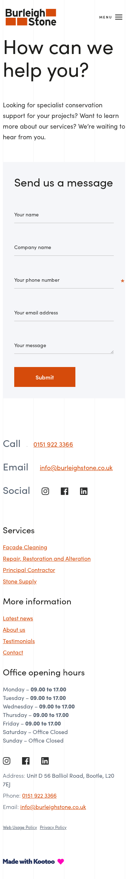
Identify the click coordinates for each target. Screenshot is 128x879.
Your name (26, 214)
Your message (30, 345)
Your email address (36, 312)
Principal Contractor (29, 569)
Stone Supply (20, 581)
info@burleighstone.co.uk (76, 467)
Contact (13, 652)
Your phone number (36, 279)
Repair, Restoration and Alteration (47, 558)
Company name (32, 246)
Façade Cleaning (25, 547)
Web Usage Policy (20, 827)
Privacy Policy (53, 827)
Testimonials (19, 641)
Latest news (18, 618)
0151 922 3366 (53, 444)
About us (14, 629)
